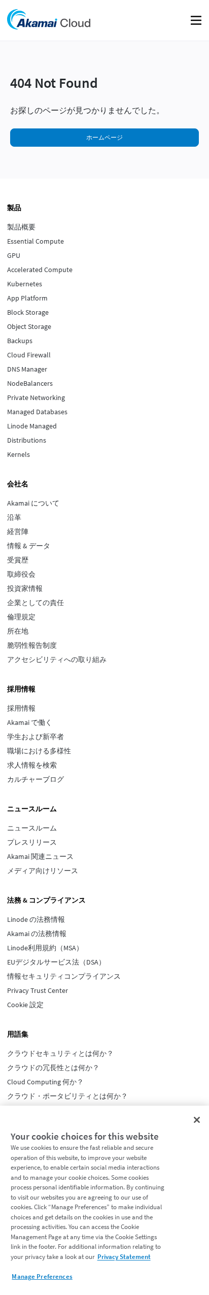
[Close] (197, 1120)
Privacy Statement (124, 1256)
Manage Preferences (42, 1276)
